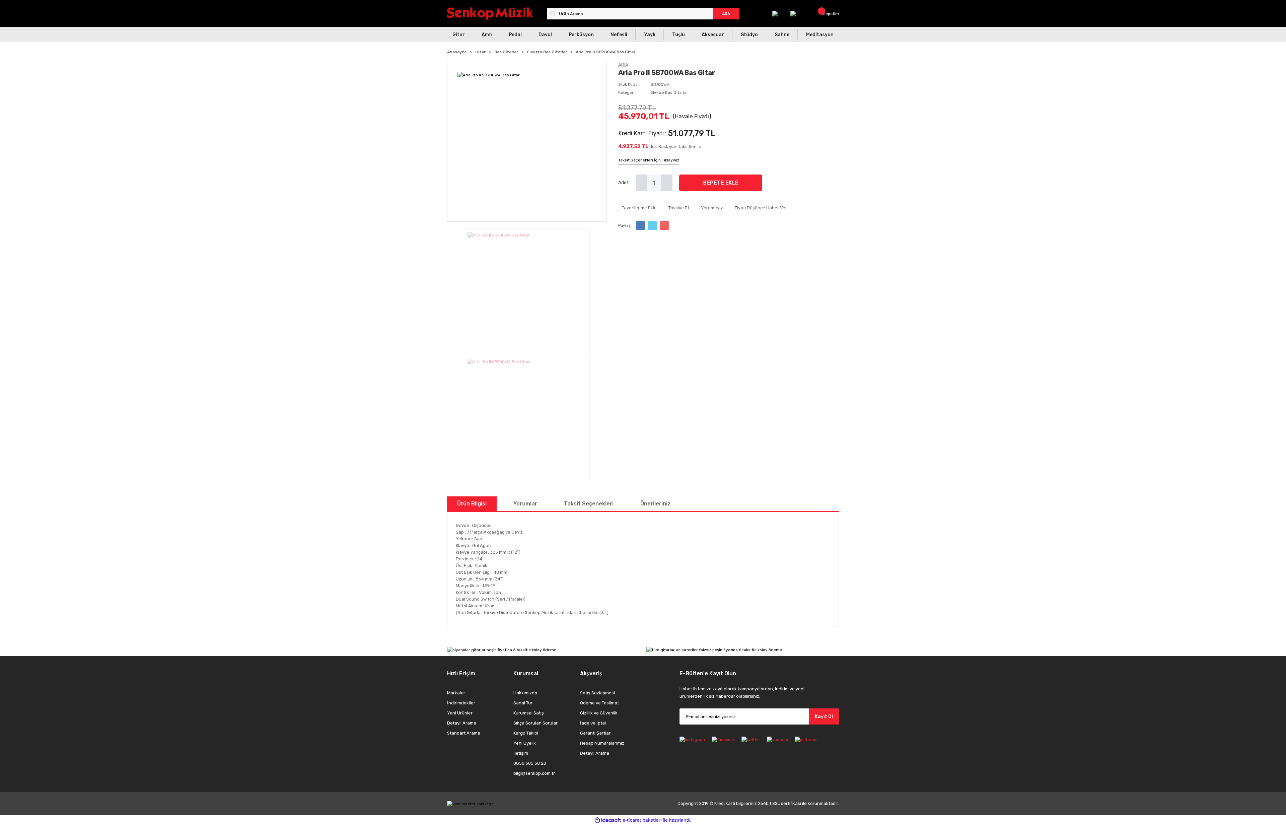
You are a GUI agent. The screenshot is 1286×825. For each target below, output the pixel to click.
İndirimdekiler (461, 702)
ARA (726, 13)
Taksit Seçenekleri (589, 503)
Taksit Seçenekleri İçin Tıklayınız (648, 160)
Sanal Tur (522, 702)
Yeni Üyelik (524, 743)
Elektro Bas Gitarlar (669, 92)
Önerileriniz (655, 503)
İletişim (520, 753)
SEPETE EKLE (720, 183)
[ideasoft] (607, 820)
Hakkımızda (525, 692)
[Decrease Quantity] (641, 183)
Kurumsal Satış (528, 712)
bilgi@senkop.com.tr (534, 773)
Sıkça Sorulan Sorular (535, 723)
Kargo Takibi (525, 733)
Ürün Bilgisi (472, 503)
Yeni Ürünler (460, 712)
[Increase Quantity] (666, 183)
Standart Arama (463, 733)
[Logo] (490, 13)
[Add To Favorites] (637, 208)
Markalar (456, 692)
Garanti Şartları (596, 733)
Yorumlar (525, 503)
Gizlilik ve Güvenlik (599, 712)
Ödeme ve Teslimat (599, 702)
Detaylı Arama (461, 723)
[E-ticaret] (642, 820)
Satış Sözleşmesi (597, 692)
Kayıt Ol (824, 716)
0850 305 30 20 (529, 763)
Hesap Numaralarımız (602, 743)
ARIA (623, 65)
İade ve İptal (593, 723)
